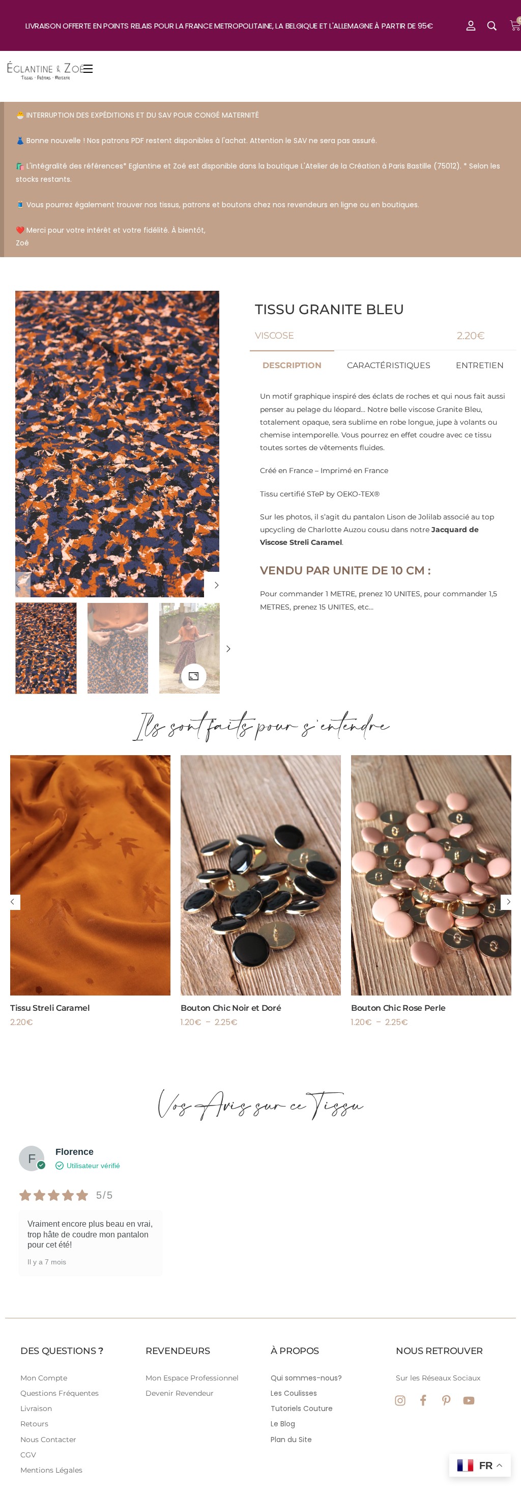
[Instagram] (400, 1400)
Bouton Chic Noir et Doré (231, 1008)
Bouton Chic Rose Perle (398, 1008)
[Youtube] (469, 1400)
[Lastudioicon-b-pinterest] (446, 1400)
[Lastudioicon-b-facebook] (423, 1400)
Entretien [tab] (480, 365)
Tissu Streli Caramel (50, 1008)
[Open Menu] (88, 70)
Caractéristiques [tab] (388, 365)
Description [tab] (292, 365)
